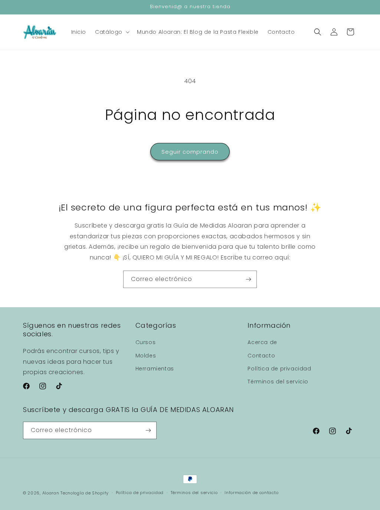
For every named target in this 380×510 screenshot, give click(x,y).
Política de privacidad (279, 368)
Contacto (261, 355)
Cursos (145, 342)
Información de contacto (251, 493)
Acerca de (262, 342)
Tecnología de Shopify (84, 493)
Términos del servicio (278, 381)
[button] (111, 32)
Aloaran (50, 493)
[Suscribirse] (248, 279)
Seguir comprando (190, 152)
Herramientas (154, 368)
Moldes (145, 355)
